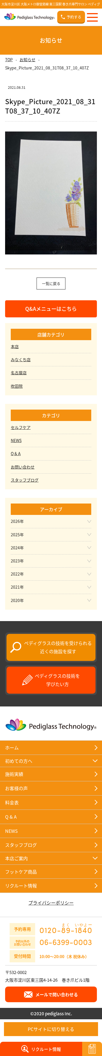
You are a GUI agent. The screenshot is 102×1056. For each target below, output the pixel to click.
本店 (15, 346)
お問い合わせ (23, 467)
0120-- (65, 928)
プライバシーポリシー (51, 902)
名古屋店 (19, 372)
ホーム (12, 747)
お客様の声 (16, 788)
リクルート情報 (21, 885)
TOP (9, 59)
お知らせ (27, 59)
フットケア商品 (21, 871)
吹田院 (17, 386)
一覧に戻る (51, 283)
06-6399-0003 (65, 942)
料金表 (12, 802)
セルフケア (21, 427)
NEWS (16, 440)
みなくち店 (21, 359)
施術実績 (14, 774)
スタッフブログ (25, 480)
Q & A (16, 453)
